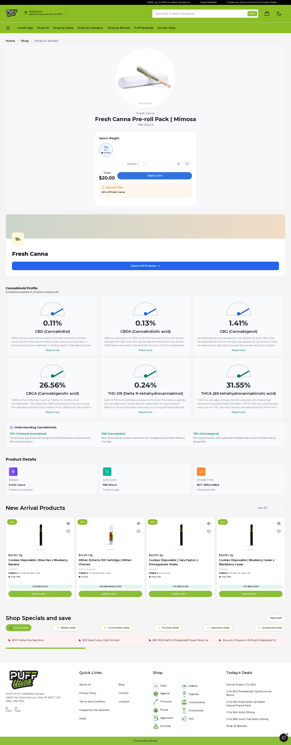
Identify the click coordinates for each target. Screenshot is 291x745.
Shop (25, 41)
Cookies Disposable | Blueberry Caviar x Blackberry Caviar (246, 562)
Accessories (196, 710)
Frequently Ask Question (94, 710)
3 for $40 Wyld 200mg (240, 712)
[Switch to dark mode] (279, 13)
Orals (163, 685)
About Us (85, 684)
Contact (124, 693)
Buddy (153, 740)
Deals (82, 718)
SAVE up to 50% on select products (156, 2)
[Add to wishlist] (187, 163)
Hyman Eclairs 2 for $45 (241, 684)
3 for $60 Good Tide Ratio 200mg (247, 719)
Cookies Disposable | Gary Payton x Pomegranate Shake (173, 562)
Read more (52, 350)
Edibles (193, 686)
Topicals (194, 694)
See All (262, 508)
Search (252, 13)
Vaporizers (166, 718)
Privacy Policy (87, 693)
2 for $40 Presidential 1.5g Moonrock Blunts (249, 693)
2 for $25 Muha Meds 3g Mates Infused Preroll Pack (245, 703)
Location (124, 701)
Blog (121, 684)
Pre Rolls (165, 726)
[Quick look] (68, 523)
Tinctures (166, 701)
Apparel (165, 693)
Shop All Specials (236, 726)
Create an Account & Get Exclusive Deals (240, 2)
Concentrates (197, 702)
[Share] (178, 163)
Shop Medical (196, 2)
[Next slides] (282, 508)
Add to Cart (154, 175)
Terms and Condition (92, 701)
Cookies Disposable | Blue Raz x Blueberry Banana (38, 562)
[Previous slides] (273, 508)
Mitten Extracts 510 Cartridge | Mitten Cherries (105, 562)
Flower (164, 709)
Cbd (191, 718)
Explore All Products (143, 265)
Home (10, 41)
